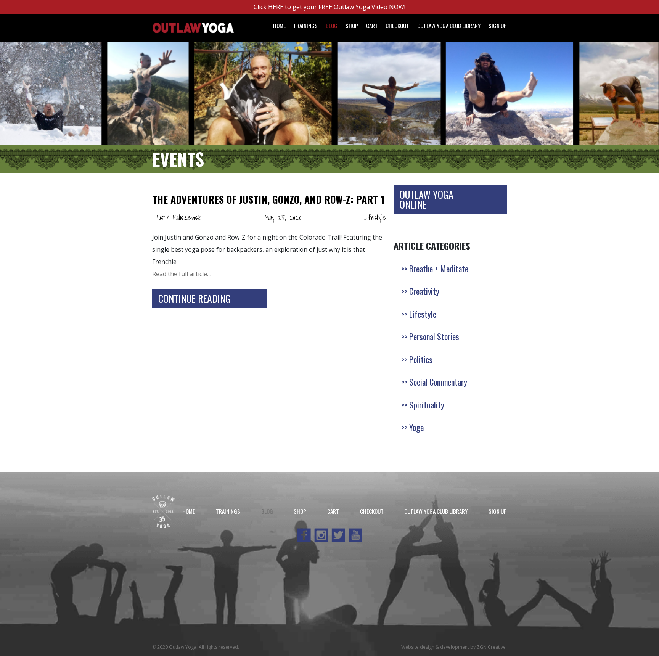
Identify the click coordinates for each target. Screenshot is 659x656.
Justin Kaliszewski (178, 217)
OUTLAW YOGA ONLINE (426, 199)
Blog (332, 25)
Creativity (424, 291)
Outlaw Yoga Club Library (449, 25)
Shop (352, 25)
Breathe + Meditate (438, 268)
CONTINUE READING (194, 298)
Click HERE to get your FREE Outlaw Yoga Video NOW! (329, 7)
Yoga (416, 427)
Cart (372, 25)
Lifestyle (374, 217)
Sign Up (498, 25)
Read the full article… (181, 274)
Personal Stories (434, 336)
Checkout (397, 25)
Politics (420, 359)
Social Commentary (438, 382)
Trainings (305, 25)
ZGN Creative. (492, 647)
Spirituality (426, 405)
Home (279, 25)
